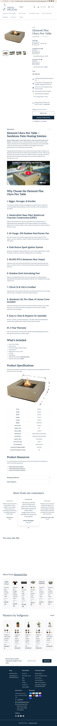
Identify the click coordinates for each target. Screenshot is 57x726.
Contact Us (25, 684)
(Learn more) (43, 1)
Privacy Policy (38, 678)
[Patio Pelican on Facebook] (18, 716)
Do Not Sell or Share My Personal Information (40, 685)
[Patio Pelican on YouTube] (21, 716)
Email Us (12, 1)
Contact (13, 17)
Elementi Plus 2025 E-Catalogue (17, 470)
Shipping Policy (38, 673)
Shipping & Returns (13, 477)
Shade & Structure (9, 13)
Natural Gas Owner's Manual (16, 466)
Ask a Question (11, 482)
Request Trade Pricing (43, 117)
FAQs (23, 680)
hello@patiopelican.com (23, 702)
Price (33, 71)
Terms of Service (39, 680)
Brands (5, 17)
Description (10, 129)
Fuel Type (35, 40)
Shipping (34, 109)
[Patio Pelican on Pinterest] (23, 716)
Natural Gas (43, 43)
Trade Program (25, 687)
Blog (23, 678)
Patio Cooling (46, 13)
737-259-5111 (5, 1)
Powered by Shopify (33, 723)
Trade (21, 17)
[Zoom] (15, 35)
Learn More (47, 104)
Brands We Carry (13, 673)
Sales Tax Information (40, 682)
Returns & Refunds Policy (41, 675)
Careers (24, 682)
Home (33, 27)
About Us (24, 673)
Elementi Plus (35, 36)
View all (52, 615)
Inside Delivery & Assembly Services (13, 676)
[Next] (27, 53)
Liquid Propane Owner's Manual (17, 468)
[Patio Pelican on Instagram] (16, 716)
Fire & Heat (22, 13)
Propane (35, 43)
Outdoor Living (34, 13)
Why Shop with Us (26, 675)
